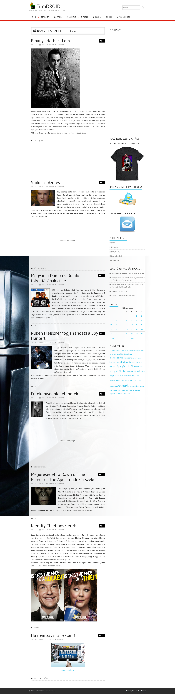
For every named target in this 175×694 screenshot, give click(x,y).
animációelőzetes (138, 351)
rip (42, 141)
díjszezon (127, 358)
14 (132, 325)
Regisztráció (114, 243)
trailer (46, 17)
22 (137, 329)
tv (126, 390)
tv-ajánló (45, 678)
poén (137, 375)
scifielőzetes (114, 386)
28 (132, 334)
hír (35, 17)
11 (102, 474)
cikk (110, 17)
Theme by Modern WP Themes (135, 691)
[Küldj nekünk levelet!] (127, 224)
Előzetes (37, 268)
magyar (129, 372)
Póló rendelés (124, 17)
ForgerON (60, 45)
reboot (119, 380)
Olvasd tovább (67, 670)
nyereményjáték (129, 376)
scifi (140, 380)
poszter (36, 628)
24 (111, 334)
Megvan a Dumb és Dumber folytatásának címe (56, 278)
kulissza (98, 17)
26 (121, 334)
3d (110, 350)
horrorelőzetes (115, 362)
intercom (133, 362)
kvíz (113, 366)
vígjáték (137, 390)
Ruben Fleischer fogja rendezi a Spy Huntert (64, 335)
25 (116, 334)
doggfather (61, 639)
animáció (129, 350)
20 (102, 635)
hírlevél (125, 361)
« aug (112, 338)
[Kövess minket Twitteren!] (127, 199)
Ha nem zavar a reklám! (53, 635)
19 (121, 329)
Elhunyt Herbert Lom (50, 40)
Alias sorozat (123, 291)
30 (142, 334)
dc (125, 354)
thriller (112, 390)
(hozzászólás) (116, 256)
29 (137, 334)
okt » (132, 338)
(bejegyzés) (115, 252)
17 (102, 276)
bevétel (120, 354)
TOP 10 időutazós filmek (126, 296)
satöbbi (133, 380)
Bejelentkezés (114, 247)
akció (113, 350)
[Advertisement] (68, 162)
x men (124, 393)
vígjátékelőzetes (116, 393)
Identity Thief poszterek (53, 525)
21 (132, 329)
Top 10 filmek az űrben (136, 273)
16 (142, 325)
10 (111, 325)
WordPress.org (114, 260)
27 (127, 334)
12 (121, 325)
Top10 (85, 17)
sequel (123, 385)
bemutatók (113, 354)
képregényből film (125, 366)
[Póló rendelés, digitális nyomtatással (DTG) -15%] (127, 163)
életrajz (129, 393)
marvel (136, 371)
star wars (139, 386)
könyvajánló (139, 366)
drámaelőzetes (116, 357)
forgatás (133, 358)
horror (139, 358)
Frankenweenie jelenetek (54, 393)
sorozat (131, 386)
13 (127, 325)
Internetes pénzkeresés (119, 273)
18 (116, 329)
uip (133, 390)
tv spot (129, 390)
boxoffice (72, 17)
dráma (129, 354)
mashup (142, 372)
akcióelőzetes (121, 350)
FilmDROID (48, 6)
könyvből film (118, 371)
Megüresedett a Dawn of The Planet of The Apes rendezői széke (63, 477)
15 (137, 325)
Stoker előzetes (45, 182)
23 (142, 329)
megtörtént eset (116, 375)
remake (125, 380)
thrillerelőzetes (119, 390)
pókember (113, 380)
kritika (59, 17)
